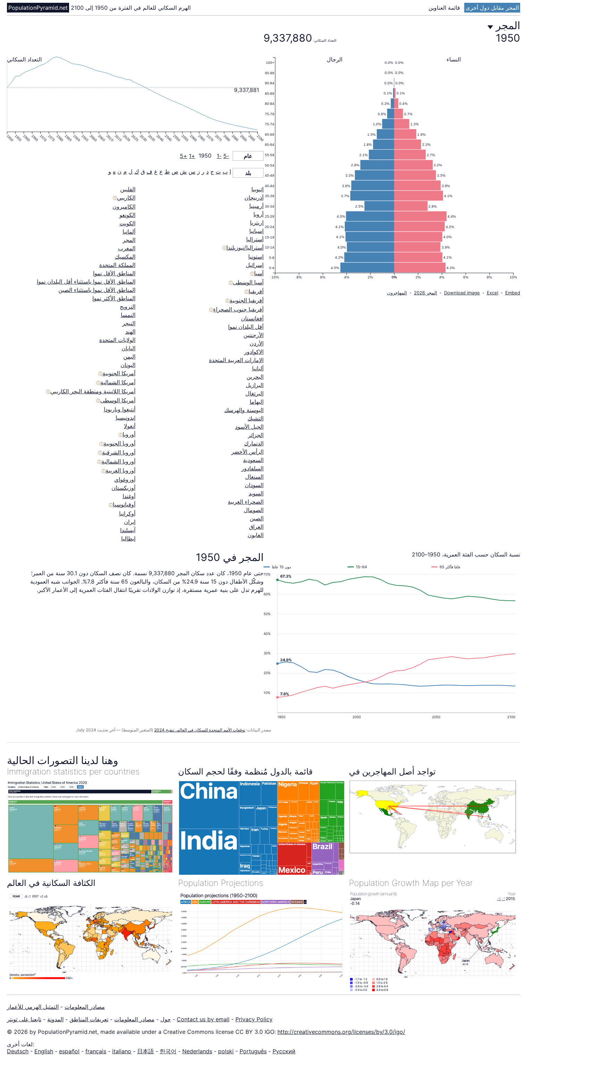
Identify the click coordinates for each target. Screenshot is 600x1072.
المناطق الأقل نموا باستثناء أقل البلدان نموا (86, 281)
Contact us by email (203, 1019)
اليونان (127, 364)
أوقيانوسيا (124, 504)
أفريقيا (256, 291)
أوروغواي (124, 479)
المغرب (126, 248)
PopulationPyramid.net (38, 7)
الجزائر (256, 435)
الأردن (257, 343)
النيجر (128, 323)
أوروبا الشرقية (118, 452)
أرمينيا (256, 205)
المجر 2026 (425, 292)
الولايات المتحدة (117, 339)
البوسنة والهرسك (244, 410)
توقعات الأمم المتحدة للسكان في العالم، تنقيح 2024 (199, 729)
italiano (121, 1051)
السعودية (253, 460)
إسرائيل (255, 264)
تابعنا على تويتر (24, 1019)
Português (253, 1051)
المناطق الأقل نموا (114, 273)
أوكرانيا (127, 513)
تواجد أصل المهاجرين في (392, 772)
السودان (254, 484)
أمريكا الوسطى (117, 400)
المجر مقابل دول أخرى (492, 7)
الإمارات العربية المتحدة (236, 360)
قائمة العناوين (445, 7)
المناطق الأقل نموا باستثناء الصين (96, 289)
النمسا (128, 314)
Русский (284, 1051)
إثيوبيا (257, 189)
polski (226, 1051)
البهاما (257, 401)
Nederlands (197, 1051)
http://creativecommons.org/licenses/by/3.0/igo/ (341, 1031)
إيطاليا (128, 538)
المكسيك (125, 256)
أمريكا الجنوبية (118, 373)
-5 (226, 155)
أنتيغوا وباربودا (119, 409)
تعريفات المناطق (88, 1019)
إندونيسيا (125, 417)
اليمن (129, 356)
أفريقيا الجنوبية (247, 300)
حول (165, 1019)
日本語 (145, 1051)
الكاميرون (123, 206)
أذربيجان (254, 197)
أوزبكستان (123, 487)
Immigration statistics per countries (73, 772)
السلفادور (252, 468)
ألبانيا (258, 368)
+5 (183, 155)
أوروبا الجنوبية (119, 443)
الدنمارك (254, 443)
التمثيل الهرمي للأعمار (33, 1006)
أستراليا (255, 239)
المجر (129, 239)
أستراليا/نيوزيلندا (245, 247)
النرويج (127, 306)
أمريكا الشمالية (117, 382)
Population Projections (220, 883)
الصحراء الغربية (246, 501)
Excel (492, 292)
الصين (257, 518)
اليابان (128, 348)
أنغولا (129, 425)
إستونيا (256, 256)
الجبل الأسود (249, 426)
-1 (219, 155)
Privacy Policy (254, 1019)
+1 (192, 155)
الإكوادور (254, 351)
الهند (130, 331)
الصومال (254, 509)
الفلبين (127, 189)
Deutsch (17, 1051)
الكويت (127, 223)
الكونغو (127, 214)
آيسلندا (127, 530)
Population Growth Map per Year (411, 883)
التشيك (256, 418)
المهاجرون (397, 292)
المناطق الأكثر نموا (113, 298)
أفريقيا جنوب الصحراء (238, 309)
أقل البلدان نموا (246, 326)
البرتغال (254, 393)
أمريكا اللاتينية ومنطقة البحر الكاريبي (92, 391)
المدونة (55, 1019)
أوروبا (129, 434)
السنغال (254, 476)
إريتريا (257, 222)
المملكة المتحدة (117, 264)
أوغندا (129, 496)
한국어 (168, 1051)
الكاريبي (126, 197)
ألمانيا (129, 231)
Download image (462, 292)
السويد (256, 493)
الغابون (256, 534)
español (69, 1051)
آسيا (259, 273)
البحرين (255, 376)
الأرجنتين (253, 335)
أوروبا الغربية (120, 470)
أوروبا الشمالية (118, 461)
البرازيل (255, 385)
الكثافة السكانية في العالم (51, 883)
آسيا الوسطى (248, 282)
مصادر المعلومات (85, 1006)
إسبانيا (256, 230)
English (43, 1051)
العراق (256, 526)
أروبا (258, 214)
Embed (512, 292)
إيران (129, 521)
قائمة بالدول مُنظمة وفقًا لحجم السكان (245, 772)
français (95, 1051)
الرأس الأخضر (247, 451)
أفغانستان (252, 318)
